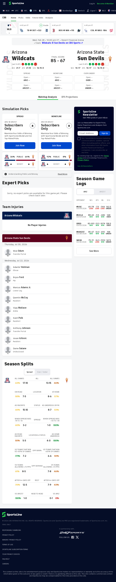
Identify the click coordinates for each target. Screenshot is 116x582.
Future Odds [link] (37, 18)
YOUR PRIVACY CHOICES (11, 554)
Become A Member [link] (105, 3)
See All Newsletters (85, 166)
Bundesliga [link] (68, 10)
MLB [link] (7, 10)
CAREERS (5, 564)
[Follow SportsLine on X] (77, 537)
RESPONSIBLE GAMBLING (11, 530)
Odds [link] (28, 18)
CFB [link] (34, 10)
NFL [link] (25, 10)
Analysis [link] (49, 18)
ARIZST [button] (102, 191)
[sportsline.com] (16, 4)
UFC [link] (17, 10)
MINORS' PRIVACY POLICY (11, 540)
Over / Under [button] (42, 372)
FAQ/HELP (5, 559)
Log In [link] (92, 3)
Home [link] (13, 18)
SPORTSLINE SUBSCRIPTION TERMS (15, 549)
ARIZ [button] (85, 191)
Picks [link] (20, 18)
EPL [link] (43, 10)
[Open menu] (4, 3)
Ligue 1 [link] (93, 10)
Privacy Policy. (83, 160)
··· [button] (56, 17)
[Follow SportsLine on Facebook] (72, 537)
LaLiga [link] (54, 10)
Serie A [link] (81, 10)
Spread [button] (30, 372)
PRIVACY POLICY (8, 535)
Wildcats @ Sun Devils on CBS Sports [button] (61, 43)
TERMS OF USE (7, 545)
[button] (9, 28)
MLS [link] (104, 10)
